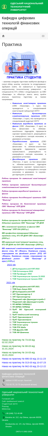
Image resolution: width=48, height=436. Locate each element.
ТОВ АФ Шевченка (20, 332)
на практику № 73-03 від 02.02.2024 (18, 341)
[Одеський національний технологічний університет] (4, 7)
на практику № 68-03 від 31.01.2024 (18, 347)
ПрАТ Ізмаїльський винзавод (25, 315)
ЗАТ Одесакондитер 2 (22, 294)
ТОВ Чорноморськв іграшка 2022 (27, 279)
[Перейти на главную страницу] (3, 36)
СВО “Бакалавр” (34, 259)
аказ (6, 340)
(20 (8, 261)
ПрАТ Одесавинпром (21, 320)
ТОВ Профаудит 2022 (22, 274)
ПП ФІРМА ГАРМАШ (21, 307)
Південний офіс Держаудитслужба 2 (28, 299)
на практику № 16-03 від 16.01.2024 (18, 353)
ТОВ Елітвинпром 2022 (22, 271)
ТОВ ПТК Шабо (19, 327)
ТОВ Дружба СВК (20, 330)
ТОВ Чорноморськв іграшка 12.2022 (28, 276)
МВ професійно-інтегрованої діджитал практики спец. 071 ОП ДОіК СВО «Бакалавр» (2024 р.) (23, 235)
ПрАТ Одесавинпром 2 (22, 317)
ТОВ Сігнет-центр (20, 325)
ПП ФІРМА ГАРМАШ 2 (21, 304)
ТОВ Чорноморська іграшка (25, 322)
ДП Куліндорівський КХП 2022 (26, 269)
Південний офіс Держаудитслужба (28, 302)
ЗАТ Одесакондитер (21, 297)
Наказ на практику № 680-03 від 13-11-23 (24, 358)
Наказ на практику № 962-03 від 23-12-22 (24, 366)
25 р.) (12, 261)
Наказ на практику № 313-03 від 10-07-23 (24, 362)
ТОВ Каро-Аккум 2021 (22, 289)
